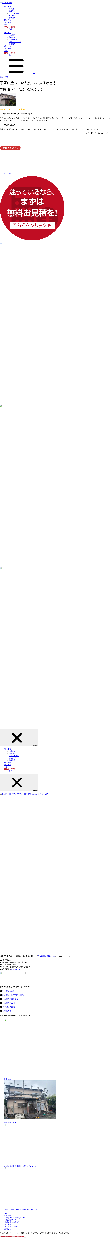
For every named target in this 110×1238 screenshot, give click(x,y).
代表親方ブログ (10, 1220)
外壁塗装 (12, 9)
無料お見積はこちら (10, 148)
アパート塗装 (14, 13)
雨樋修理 (12, 18)
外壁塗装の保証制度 (10, 999)
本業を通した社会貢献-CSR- (15, 1218)
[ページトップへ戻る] (25, 1237)
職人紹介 (7, 20)
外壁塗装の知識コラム (12, 1222)
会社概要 (7, 1215)
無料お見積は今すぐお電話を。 (12, 1237)
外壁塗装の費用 (9, 1003)
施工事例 (7, 22)
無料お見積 (7, 1011)
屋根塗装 (12, 11)
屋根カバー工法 (15, 16)
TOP (6, 1213)
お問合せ (7, 1229)
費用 (10, 29)
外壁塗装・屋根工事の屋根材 (13, 995)
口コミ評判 (4, 77)
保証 (6, 25)
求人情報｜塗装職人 (12, 1227)
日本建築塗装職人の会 (46, 956)
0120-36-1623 (16, 969)
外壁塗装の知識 (9, 1007)
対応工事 (7, 7)
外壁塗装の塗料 (8, 991)
